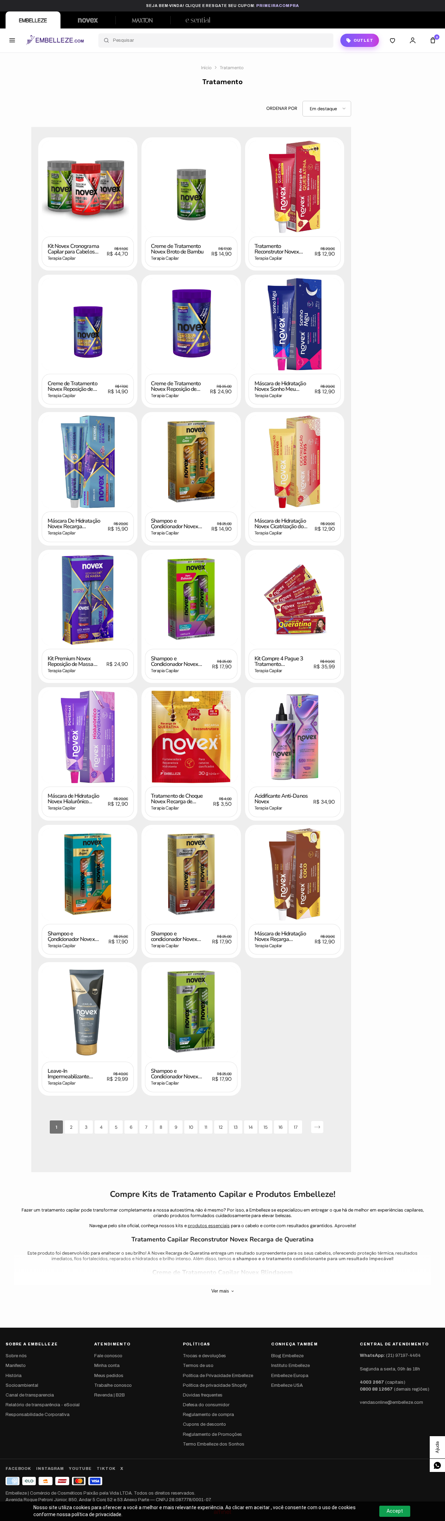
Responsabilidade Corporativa (38, 1414)
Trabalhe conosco (113, 1385)
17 (296, 1127)
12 (221, 1127)
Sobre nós (16, 1355)
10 (191, 1127)
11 (205, 1127)
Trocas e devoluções (204, 1355)
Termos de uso (198, 1365)
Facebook (18, 1468)
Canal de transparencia (30, 1395)
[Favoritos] (392, 40)
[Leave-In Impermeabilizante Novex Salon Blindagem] (88, 1012)
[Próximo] (317, 1127)
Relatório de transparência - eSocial (43, 1404)
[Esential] (197, 20)
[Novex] (87, 20)
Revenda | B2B (109, 1395)
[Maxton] (142, 20)
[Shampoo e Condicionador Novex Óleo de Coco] (191, 462)
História (14, 1375)
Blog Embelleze (287, 1355)
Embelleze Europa (289, 1375)
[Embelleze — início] (55, 40)
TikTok (106, 1468)
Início (206, 68)
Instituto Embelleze (290, 1365)
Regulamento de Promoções (212, 1434)
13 (236, 1127)
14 (251, 1127)
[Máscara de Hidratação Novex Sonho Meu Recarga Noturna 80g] (295, 324)
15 (266, 1127)
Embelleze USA (287, 1385)
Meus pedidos (108, 1375)
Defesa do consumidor (206, 1404)
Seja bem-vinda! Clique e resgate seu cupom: (222, 5)
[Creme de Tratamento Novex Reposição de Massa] (88, 324)
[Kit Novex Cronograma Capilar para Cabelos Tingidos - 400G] (88, 187)
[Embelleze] (33, 20)
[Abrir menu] (12, 40)
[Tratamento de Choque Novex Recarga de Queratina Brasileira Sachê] (191, 737)
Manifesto (16, 1365)
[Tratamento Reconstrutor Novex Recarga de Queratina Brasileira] (295, 187)
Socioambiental (22, 1385)
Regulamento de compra (208, 1414)
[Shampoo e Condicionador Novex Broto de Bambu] (191, 1012)
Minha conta (107, 1365)
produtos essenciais (209, 1226)
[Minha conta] (412, 40)
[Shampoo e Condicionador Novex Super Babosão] (191, 599)
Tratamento (232, 68)
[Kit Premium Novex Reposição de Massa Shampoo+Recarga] (88, 599)
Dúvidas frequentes (202, 1395)
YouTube (80, 1468)
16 (280, 1127)
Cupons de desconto (204, 1424)
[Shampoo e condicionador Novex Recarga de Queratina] (191, 874)
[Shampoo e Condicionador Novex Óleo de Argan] (88, 874)
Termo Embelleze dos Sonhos (213, 1444)
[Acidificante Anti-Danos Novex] (295, 737)
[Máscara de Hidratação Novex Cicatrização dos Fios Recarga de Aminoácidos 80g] (295, 462)
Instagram (50, 1468)
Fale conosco (108, 1355)
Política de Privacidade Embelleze (218, 1375)
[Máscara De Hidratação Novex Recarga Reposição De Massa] (88, 462)
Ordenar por (281, 108)
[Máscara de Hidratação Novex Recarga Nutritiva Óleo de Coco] (295, 874)
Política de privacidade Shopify (215, 1385)
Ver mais (220, 1291)
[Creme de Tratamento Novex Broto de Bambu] (191, 187)
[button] (326, 108)
